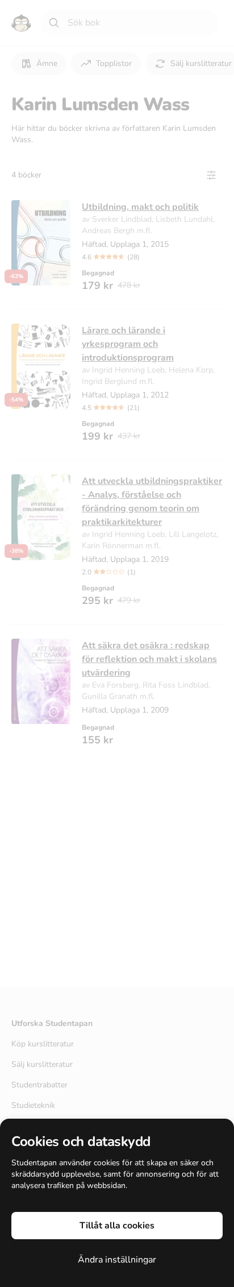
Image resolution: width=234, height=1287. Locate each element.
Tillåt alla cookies (117, 1225)
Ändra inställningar (117, 1259)
